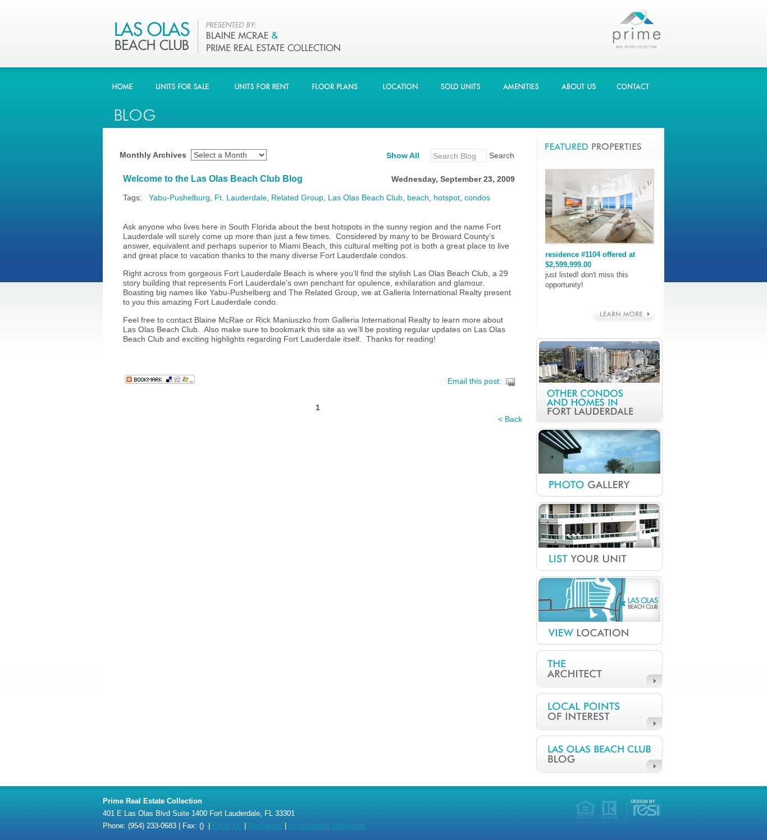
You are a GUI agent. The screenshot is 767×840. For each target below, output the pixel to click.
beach (418, 197)
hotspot (446, 197)
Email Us (227, 825)
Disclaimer (265, 825)
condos (477, 197)
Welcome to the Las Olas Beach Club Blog (213, 178)
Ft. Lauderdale (240, 197)
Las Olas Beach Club (365, 197)
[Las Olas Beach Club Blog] (383, 34)
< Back (510, 419)
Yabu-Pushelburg (179, 197)
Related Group (297, 197)
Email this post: (474, 381)
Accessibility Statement (327, 825)
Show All (402, 155)
